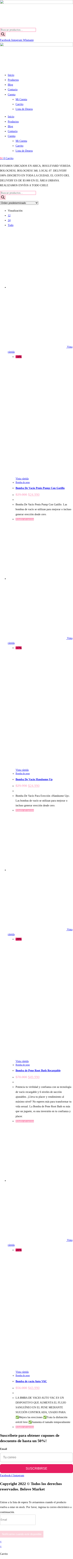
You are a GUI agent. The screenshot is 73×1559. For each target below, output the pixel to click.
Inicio (11, 75)
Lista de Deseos (24, 109)
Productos (13, 79)
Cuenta (11, 94)
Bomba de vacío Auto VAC (31, 1381)
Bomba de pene (23, 482)
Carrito (19, 104)
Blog (10, 84)
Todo (10, 225)
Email (3, 1449)
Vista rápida (22, 478)
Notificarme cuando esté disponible (21, 1534)
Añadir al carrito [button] (25, 519)
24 (9, 220)
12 (9, 215)
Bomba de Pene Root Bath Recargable (38, 1070)
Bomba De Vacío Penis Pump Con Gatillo (40, 488)
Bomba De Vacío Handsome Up (34, 779)
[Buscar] (3, 34)
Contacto (13, 89)
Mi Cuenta (21, 99)
